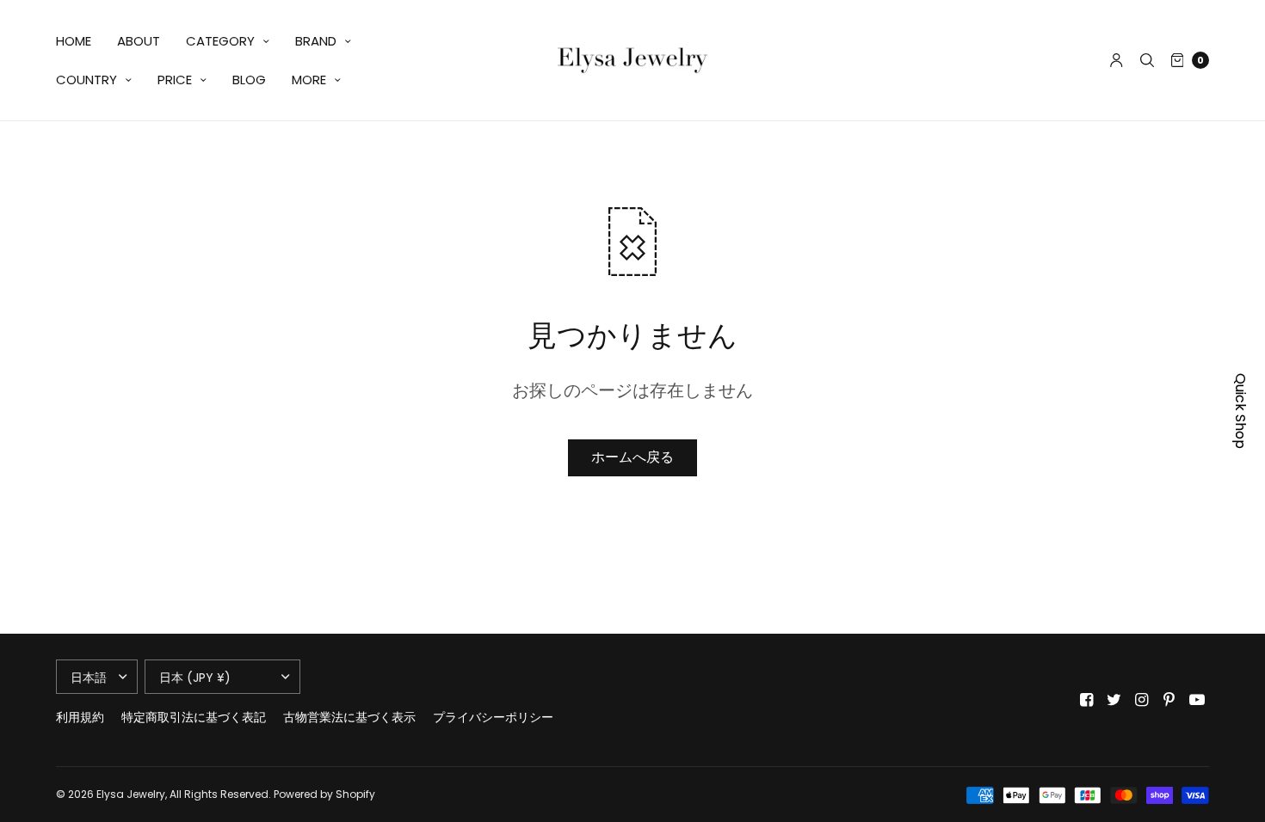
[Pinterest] (1169, 700)
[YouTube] (1197, 700)
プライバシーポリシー (493, 717)
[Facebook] (1087, 700)
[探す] (1147, 60)
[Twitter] (1114, 700)
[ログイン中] (1116, 60)
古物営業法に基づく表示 (349, 717)
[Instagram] (1142, 700)
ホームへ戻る (632, 457)
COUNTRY (86, 80)
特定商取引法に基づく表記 (193, 717)
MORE (309, 80)
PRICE (174, 80)
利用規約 (80, 717)
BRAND (315, 41)
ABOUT (138, 41)
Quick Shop (1240, 411)
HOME (73, 41)
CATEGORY (220, 41)
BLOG (249, 80)
